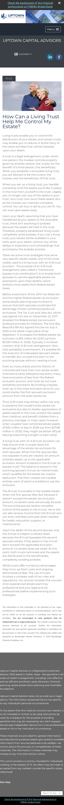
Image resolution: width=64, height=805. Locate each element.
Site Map (5, 782)
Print (9, 78)
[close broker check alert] (59, 3)
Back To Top (50, 793)
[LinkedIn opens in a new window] (50, 59)
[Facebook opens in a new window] (59, 59)
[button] (53, 29)
